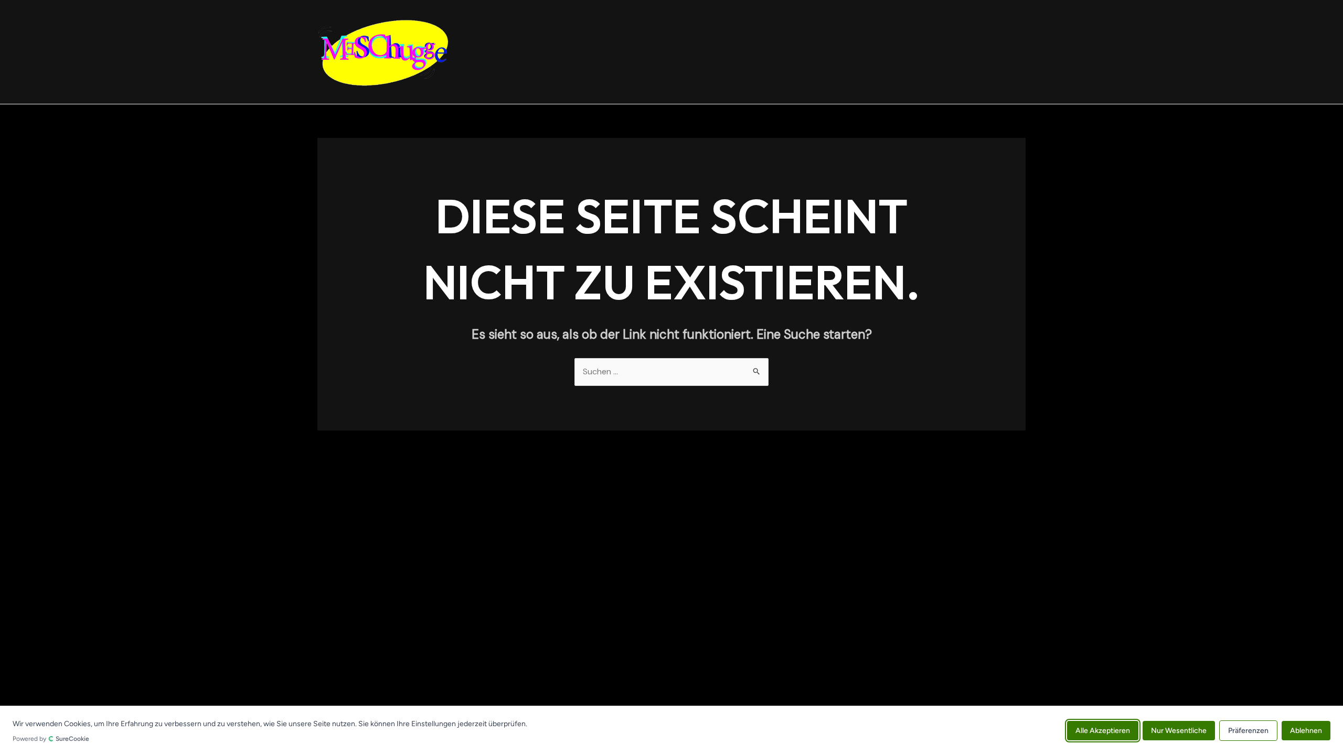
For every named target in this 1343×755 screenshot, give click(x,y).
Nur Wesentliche (1179, 730)
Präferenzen (1248, 730)
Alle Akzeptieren (1102, 730)
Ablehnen (1306, 730)
